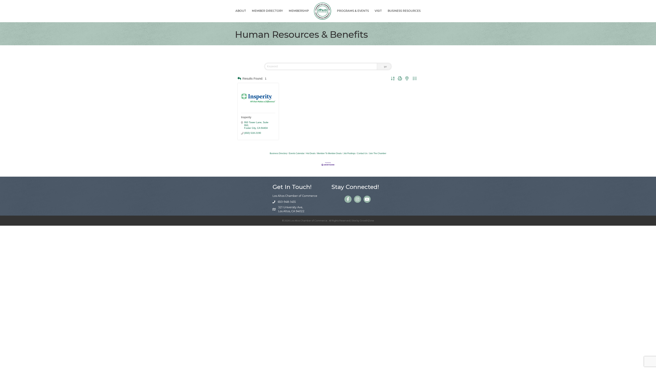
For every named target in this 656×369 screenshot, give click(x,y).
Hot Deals (310, 153)
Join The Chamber (377, 153)
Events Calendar (296, 153)
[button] (239, 78)
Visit (378, 10)
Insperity (246, 117)
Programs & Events (353, 10)
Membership (299, 10)
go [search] (385, 66)
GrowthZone (367, 220)
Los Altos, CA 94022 (291, 209)
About (240, 10)
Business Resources (404, 10)
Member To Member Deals (329, 153)
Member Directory (267, 10)
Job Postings (349, 153)
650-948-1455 (287, 201)
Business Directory (278, 153)
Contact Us (362, 153)
